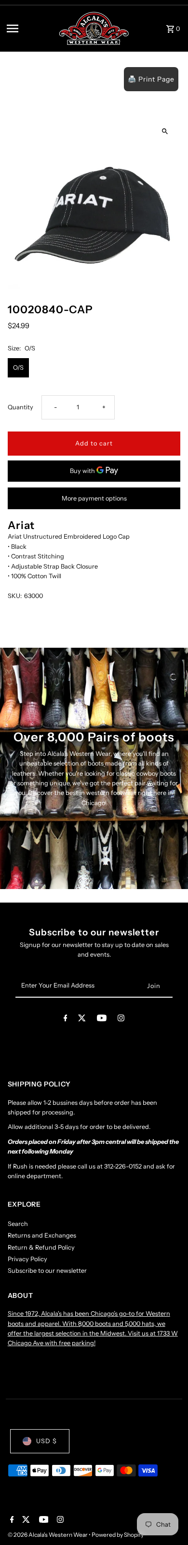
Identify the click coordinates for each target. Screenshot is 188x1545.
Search (18, 1223)
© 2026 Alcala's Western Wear (48, 1534)
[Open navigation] (29, 28)
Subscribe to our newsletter (47, 1270)
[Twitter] (82, 1020)
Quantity (20, 407)
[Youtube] (102, 1020)
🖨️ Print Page (151, 79)
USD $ (46, 1441)
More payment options (94, 498)
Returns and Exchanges (42, 1235)
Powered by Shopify (118, 1534)
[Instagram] (121, 1020)
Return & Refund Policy (41, 1247)
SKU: (15, 595)
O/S (18, 367)
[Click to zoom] (164, 131)
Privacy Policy (27, 1259)
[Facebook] (65, 1020)
